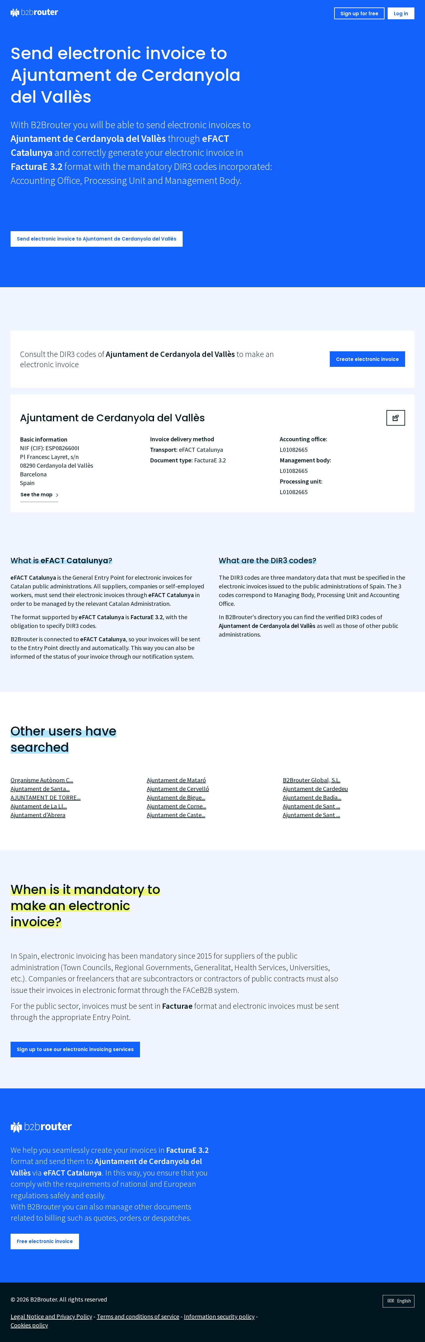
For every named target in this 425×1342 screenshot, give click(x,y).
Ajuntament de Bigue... (176, 797)
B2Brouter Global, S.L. (311, 780)
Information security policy (219, 1316)
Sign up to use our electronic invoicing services (75, 1049)
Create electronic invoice (367, 359)
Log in (401, 13)
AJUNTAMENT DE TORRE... (46, 797)
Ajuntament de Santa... (40, 789)
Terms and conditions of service (138, 1316)
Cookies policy (29, 1325)
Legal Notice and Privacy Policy (51, 1316)
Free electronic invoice (45, 1241)
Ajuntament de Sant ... (311, 806)
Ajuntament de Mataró (176, 780)
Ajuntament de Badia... (312, 797)
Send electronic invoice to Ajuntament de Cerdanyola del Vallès (96, 239)
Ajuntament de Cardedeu (315, 789)
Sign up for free (359, 13)
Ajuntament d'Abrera (38, 815)
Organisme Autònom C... (42, 780)
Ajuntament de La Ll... (39, 806)
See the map (37, 494)
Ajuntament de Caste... (176, 815)
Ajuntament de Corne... (176, 806)
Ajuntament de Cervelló (178, 789)
